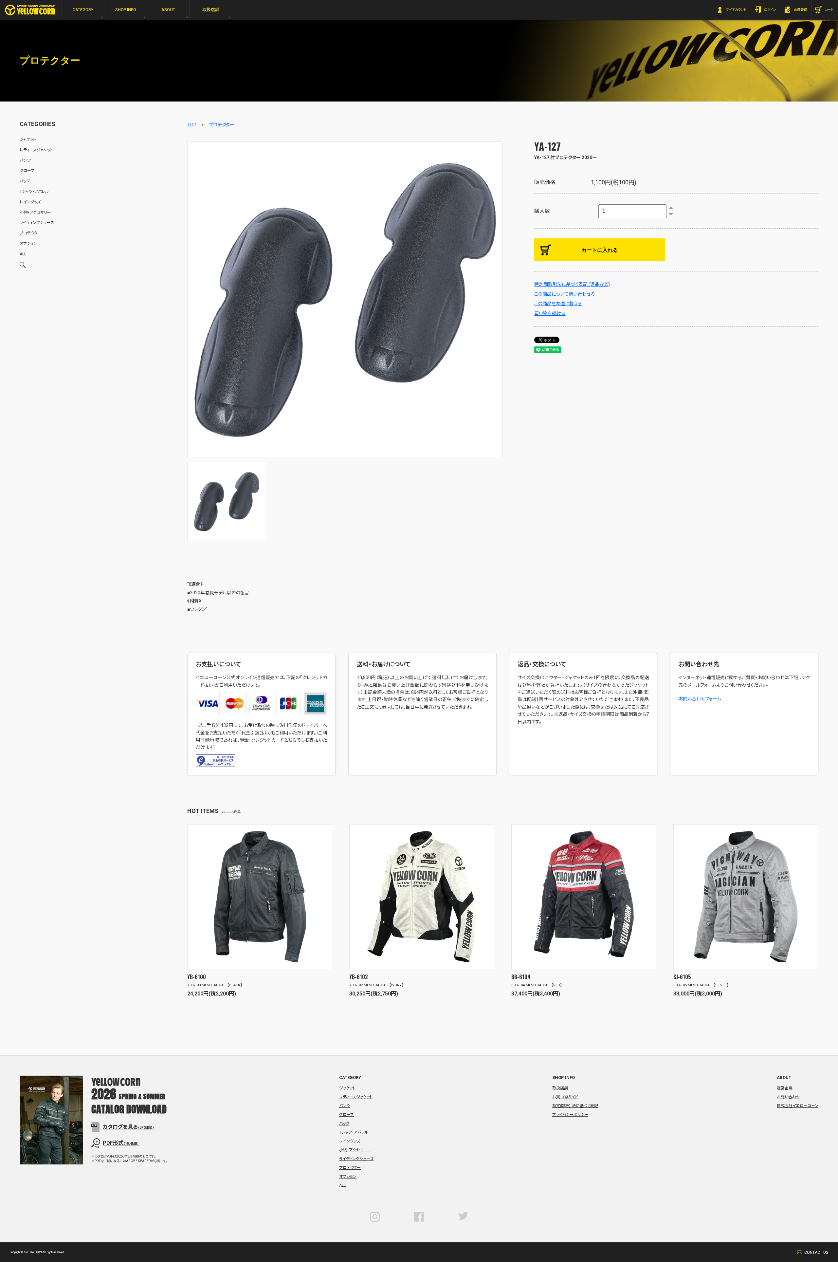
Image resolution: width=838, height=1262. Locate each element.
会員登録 (800, 9)
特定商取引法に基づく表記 (575, 1106)
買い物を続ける (549, 313)
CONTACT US (816, 1252)
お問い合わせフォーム (700, 698)
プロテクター (221, 124)
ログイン (770, 9)
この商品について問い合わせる (564, 294)
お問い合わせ (788, 1097)
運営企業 (784, 1088)
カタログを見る (128, 1127)
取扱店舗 (560, 1088)
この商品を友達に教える (558, 303)
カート (829, 9)
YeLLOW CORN (30, 10)
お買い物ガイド (565, 1097)
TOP (191, 124)
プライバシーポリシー (570, 1115)
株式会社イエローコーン (797, 1106)
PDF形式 (121, 1143)
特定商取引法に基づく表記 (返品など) (572, 284)
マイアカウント (736, 9)
